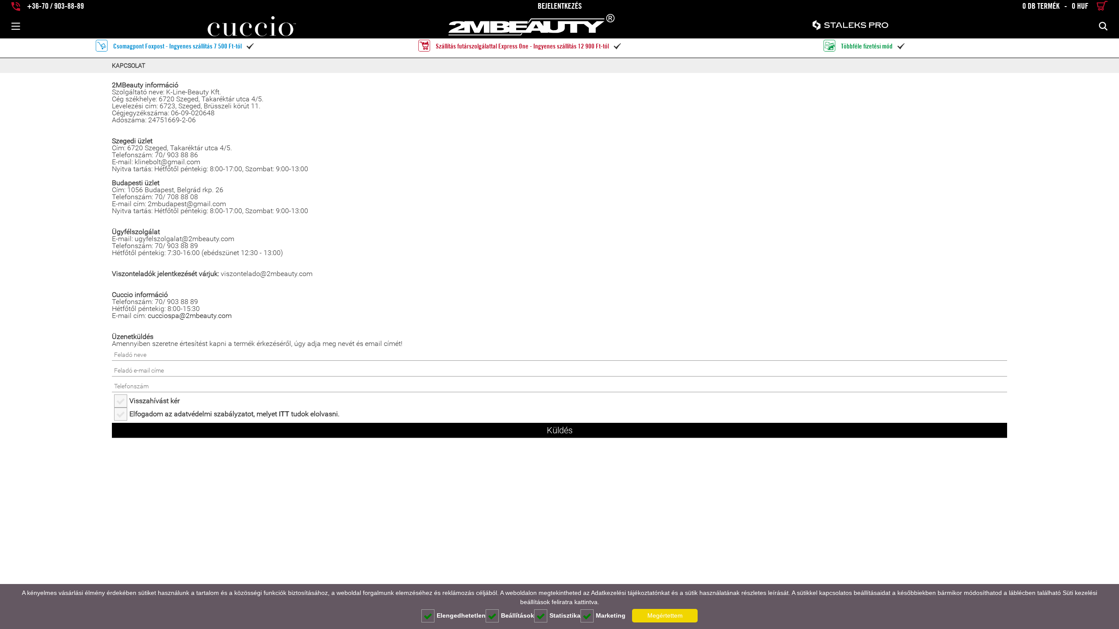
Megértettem (665, 615)
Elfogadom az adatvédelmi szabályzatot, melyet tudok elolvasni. (234, 414)
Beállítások (517, 615)
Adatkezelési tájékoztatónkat (630, 592)
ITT (284, 414)
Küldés (560, 430)
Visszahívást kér (154, 401)
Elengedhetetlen (461, 615)
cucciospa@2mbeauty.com (190, 315)
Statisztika (564, 615)
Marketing (611, 615)
